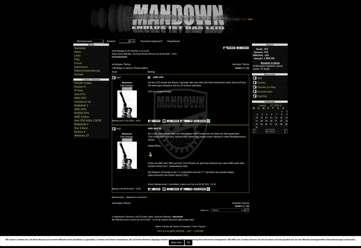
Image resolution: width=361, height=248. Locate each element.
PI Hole (78, 90)
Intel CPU (80, 94)
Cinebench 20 (82, 101)
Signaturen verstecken (136, 197)
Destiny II (79, 131)
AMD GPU (80, 109)
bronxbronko (264, 91)
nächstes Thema (240, 64)
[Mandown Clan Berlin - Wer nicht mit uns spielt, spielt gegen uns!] (180, 19)
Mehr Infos (176, 242)
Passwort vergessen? (152, 41)
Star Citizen (81, 127)
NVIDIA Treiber (83, 82)
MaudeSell (178, 217)
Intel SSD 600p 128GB (87, 120)
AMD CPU (80, 97)
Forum (78, 63)
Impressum (81, 66)
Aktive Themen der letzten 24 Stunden (172, 226)
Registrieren (173, 41)
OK (188, 242)
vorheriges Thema (121, 64)
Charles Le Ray (266, 87)
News (77, 51)
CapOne (262, 96)
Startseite (80, 48)
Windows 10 (81, 135)
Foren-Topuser (199, 226)
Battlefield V (81, 124)
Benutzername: (85, 41)
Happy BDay (154, 145)
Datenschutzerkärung (87, 70)
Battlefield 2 (81, 105)
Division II (80, 86)
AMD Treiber (81, 116)
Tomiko (261, 82)
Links (77, 55)
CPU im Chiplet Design (159, 91)
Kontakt (78, 74)
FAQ (77, 59)
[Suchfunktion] (242, 47)
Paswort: (111, 41)
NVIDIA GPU (81, 112)
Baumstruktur (118, 197)
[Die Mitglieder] (229, 47)
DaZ (118, 77)
